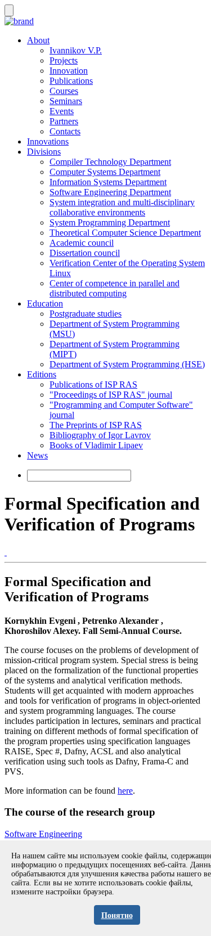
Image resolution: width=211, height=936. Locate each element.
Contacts (65, 131)
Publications (71, 81)
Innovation (69, 70)
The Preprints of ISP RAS (96, 425)
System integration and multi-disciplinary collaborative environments (122, 207)
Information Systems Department (108, 182)
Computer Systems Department (105, 172)
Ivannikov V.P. (76, 50)
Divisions (44, 151)
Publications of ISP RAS (93, 384)
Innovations (48, 141)
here (125, 790)
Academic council (82, 243)
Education (45, 303)
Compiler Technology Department (110, 161)
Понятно (117, 915)
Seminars (66, 101)
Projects (64, 60)
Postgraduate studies (86, 313)
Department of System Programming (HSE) (127, 364)
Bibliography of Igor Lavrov (100, 435)
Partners (64, 121)
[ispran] (6, 552)
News (37, 455)
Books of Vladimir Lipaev (96, 445)
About (38, 40)
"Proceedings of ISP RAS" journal (111, 394)
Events (62, 111)
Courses (64, 91)
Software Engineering (43, 834)
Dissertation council (85, 253)
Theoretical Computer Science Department (125, 232)
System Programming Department (110, 222)
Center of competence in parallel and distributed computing (114, 288)
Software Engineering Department (110, 192)
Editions (41, 374)
